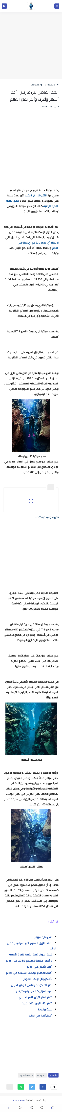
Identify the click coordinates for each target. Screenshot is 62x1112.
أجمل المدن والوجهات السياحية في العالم (29, 972)
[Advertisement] (31, 45)
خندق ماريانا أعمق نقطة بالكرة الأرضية (30, 954)
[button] (43, 1087)
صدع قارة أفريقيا (43, 936)
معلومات (35, 84)
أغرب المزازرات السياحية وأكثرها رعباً (32, 991)
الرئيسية (51, 84)
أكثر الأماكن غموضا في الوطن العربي (31, 984)
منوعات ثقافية (26, 1075)
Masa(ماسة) (19, 1100)
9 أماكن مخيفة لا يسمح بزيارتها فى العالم (29, 960)
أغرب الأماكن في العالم (39, 966)
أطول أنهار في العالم (40, 1015)
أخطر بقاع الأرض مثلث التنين (37, 1003)
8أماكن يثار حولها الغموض (37, 978)
